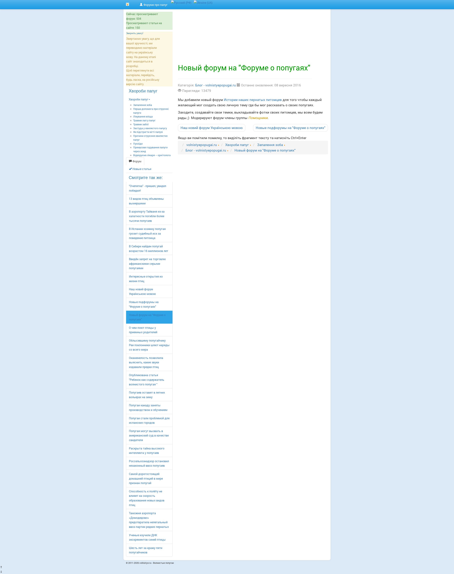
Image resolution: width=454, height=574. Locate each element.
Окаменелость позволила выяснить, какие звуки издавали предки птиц (146, 362)
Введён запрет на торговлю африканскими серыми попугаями (147, 263)
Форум (136, 161)
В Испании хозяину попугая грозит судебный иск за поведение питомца (147, 233)
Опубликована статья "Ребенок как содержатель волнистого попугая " (146, 379)
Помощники (258, 118)
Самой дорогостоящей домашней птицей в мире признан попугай (146, 478)
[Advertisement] (253, 37)
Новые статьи (141, 169)
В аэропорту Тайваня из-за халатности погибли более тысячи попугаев (147, 216)
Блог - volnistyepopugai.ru (215, 85)
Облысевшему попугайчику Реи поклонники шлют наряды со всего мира (149, 345)
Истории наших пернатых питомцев (253, 99)
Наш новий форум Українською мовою (212, 127)
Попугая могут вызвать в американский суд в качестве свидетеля (149, 435)
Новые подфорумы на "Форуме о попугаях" (290, 127)
